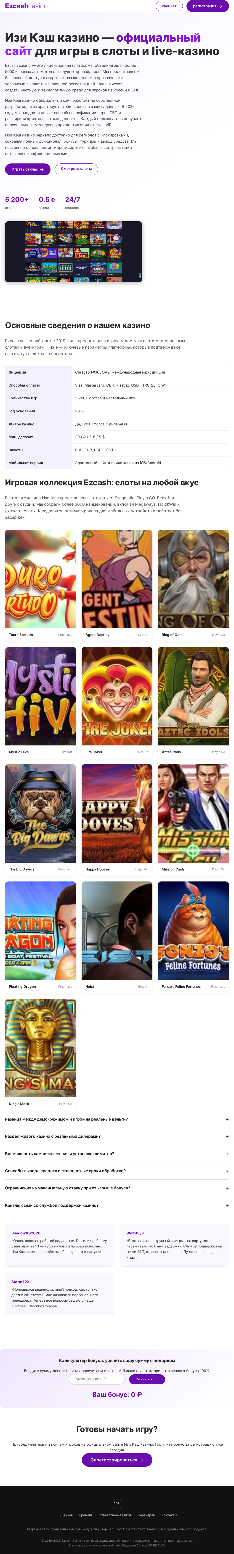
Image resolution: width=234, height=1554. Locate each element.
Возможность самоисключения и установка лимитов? (59, 1153)
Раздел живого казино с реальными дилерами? (53, 1136)
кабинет (169, 6)
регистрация (204, 6)
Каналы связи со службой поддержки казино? (52, 1205)
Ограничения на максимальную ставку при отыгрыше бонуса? (67, 1188)
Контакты (169, 1515)
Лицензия (65, 1515)
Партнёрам (147, 1515)
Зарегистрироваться (114, 1460)
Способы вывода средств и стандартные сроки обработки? (65, 1170)
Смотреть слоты (76, 168)
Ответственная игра (115, 1515)
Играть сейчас (25, 169)
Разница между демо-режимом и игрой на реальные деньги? (66, 1119)
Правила (86, 1515)
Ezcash (26, 6)
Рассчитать (144, 1379)
